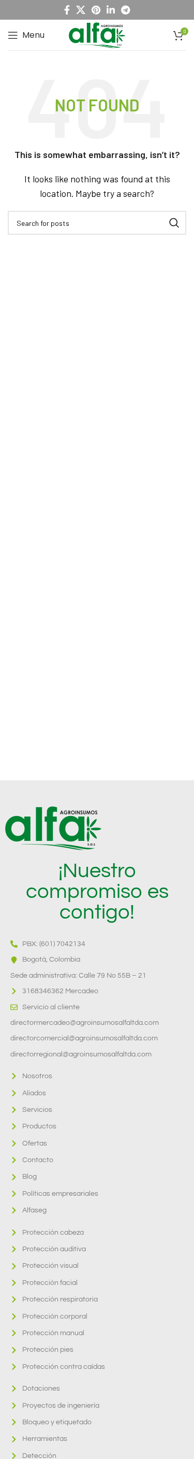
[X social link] (80, 10)
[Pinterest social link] (95, 10)
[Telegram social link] (125, 10)
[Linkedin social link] (110, 10)
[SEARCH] (174, 223)
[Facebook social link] (67, 10)
